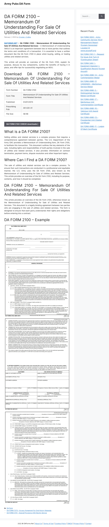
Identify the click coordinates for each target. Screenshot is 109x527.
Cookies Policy (60, 524)
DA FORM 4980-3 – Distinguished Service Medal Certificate (90, 93)
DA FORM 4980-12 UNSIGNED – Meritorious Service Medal (91, 84)
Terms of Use (48, 524)
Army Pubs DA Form (17, 3)
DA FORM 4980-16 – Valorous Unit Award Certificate (89, 111)
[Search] (102, 16)
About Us (38, 524)
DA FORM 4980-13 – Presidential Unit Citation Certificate (91, 120)
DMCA (69, 524)
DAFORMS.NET (10, 43)
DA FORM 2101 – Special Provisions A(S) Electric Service (27, 513)
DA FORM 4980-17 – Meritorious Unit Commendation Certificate (92, 102)
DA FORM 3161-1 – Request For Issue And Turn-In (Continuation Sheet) (92, 57)
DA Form (10, 508)
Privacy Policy (79, 524)
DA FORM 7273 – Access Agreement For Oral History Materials (29, 510)
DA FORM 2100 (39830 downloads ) (22, 124)
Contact (88, 524)
